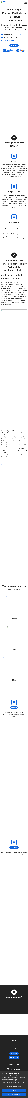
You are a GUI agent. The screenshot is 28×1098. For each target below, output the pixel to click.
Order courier (14, 847)
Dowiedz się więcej (21, 1082)
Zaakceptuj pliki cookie (14, 1094)
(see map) (18, 34)
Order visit (14, 707)
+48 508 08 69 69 (15, 1069)
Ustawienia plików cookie (14, 1086)
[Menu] (25, 2)
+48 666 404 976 (8, 40)
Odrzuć (14, 1090)
